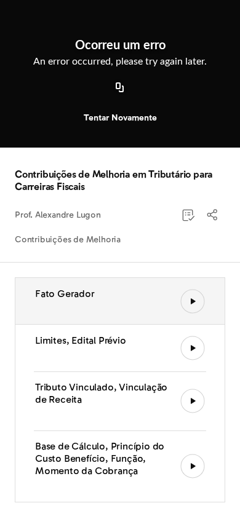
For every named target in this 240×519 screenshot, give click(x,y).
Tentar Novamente (120, 118)
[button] (213, 215)
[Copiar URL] (120, 88)
